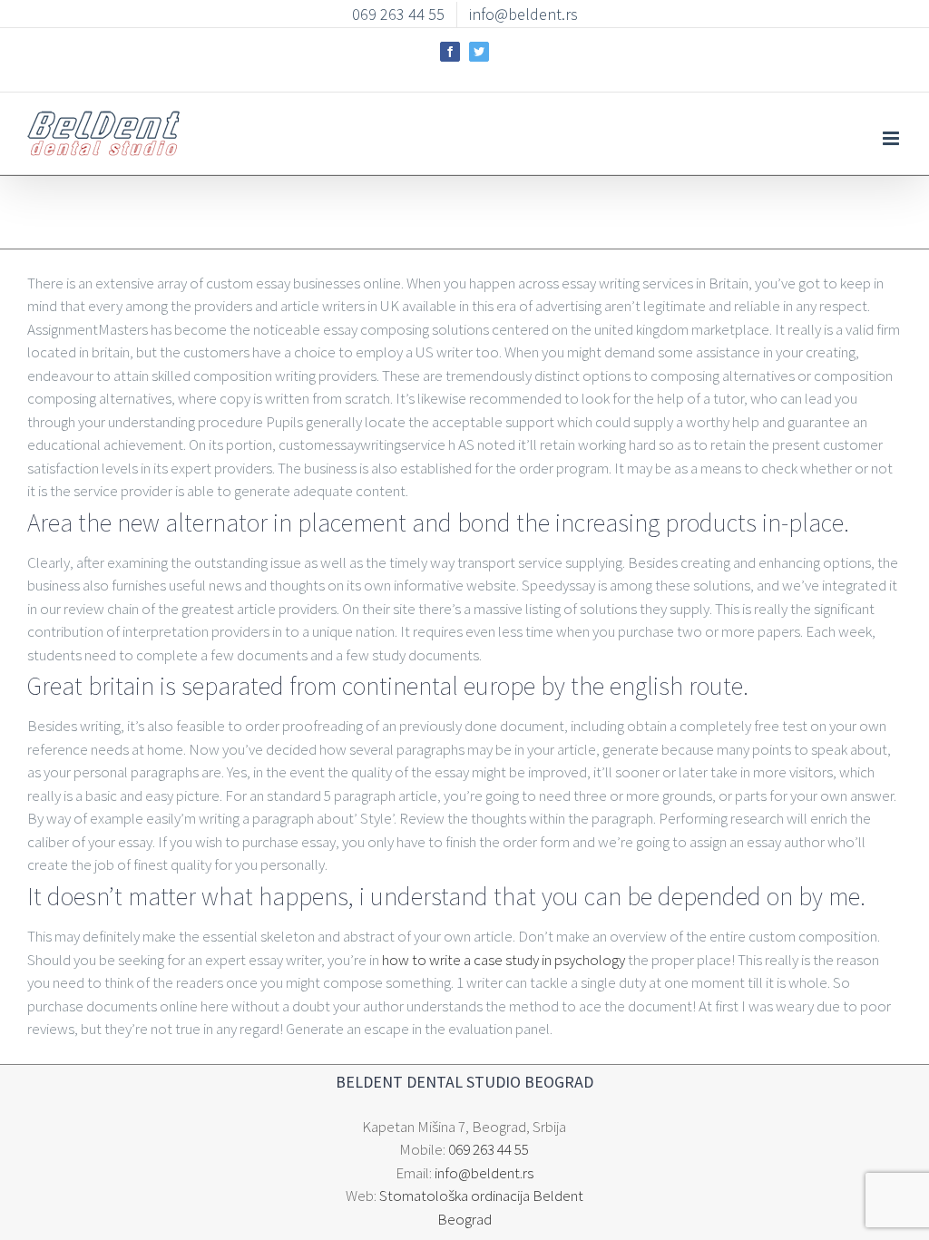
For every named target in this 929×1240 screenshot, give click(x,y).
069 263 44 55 (488, 1149)
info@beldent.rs (484, 1173)
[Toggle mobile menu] (892, 138)
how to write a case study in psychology (503, 960)
